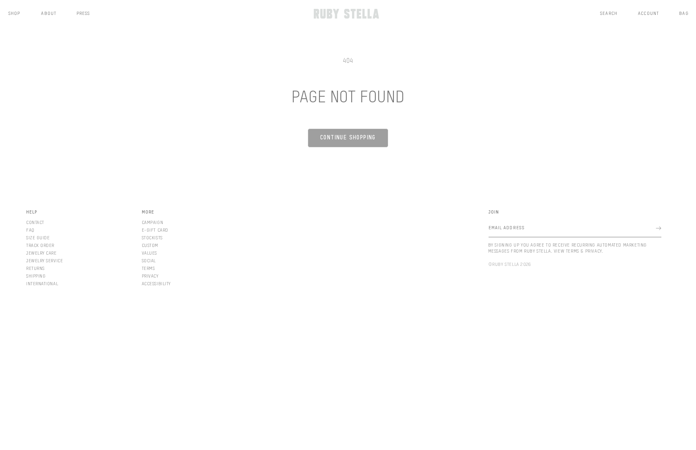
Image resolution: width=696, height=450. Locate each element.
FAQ (30, 230)
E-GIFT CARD (155, 230)
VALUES (149, 253)
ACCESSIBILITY (156, 284)
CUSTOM (150, 245)
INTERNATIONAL (42, 284)
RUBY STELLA (505, 264)
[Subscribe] (658, 228)
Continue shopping (348, 138)
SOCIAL (149, 261)
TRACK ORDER (40, 245)
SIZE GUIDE (38, 238)
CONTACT (35, 222)
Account (648, 13)
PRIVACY (150, 276)
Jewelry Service (44, 261)
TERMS (148, 268)
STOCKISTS (152, 238)
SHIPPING (36, 276)
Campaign (152, 222)
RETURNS (35, 268)
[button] (609, 14)
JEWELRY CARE (41, 253)
